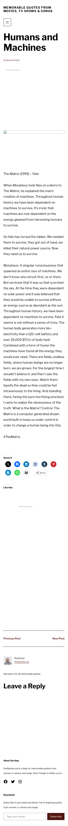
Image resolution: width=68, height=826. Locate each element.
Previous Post (11, 638)
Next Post (58, 638)
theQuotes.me (21, 661)
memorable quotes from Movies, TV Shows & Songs (28, 9)
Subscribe (56, 816)
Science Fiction (11, 60)
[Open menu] (7, 22)
